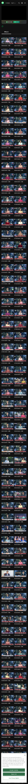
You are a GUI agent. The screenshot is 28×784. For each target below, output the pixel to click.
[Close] (25, 755)
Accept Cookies (14, 770)
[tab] (6, 32)
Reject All (14, 774)
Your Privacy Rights (14, 778)
